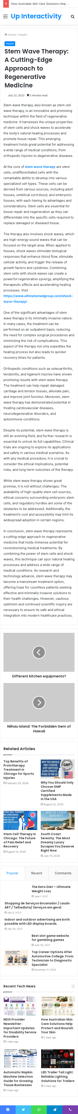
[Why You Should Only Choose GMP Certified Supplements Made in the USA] (58, 768)
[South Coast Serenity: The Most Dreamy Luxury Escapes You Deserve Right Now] (58, 820)
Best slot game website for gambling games (50, 938)
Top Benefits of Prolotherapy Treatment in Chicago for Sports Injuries (18, 769)
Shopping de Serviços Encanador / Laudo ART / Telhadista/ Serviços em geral (37, 905)
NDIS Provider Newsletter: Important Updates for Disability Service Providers (19, 1027)
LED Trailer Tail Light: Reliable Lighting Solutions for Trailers (58, 1076)
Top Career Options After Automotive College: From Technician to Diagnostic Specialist (52, 958)
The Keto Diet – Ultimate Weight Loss (51, 889)
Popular (12, 873)
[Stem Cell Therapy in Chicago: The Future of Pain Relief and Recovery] (20, 820)
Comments (63, 873)
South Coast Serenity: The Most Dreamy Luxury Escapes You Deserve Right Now (57, 842)
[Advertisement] (39, 66)
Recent (36, 873)
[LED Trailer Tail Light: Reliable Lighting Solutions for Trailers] (58, 1058)
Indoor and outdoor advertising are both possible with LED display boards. (37, 921)
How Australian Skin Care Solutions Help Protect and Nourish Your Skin (57, 1025)
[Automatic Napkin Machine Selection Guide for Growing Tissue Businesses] (20, 1058)
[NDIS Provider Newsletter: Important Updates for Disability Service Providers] (20, 1006)
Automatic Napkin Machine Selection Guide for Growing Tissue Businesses (18, 1078)
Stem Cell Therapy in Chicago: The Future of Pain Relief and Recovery (19, 840)
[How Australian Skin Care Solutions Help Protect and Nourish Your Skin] (58, 1006)
